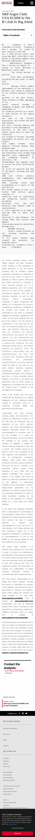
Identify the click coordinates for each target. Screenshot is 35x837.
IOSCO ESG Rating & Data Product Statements (15, 808)
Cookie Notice (13, 824)
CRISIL (5, 740)
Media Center (6, 734)
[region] (17, 823)
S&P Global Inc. (10, 751)
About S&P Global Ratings (10, 728)
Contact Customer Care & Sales (11, 786)
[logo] (7, 3)
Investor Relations (8, 772)
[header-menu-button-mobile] (32, 3)
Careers (5, 800)
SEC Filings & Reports (9, 780)
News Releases (7, 775)
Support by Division (8, 788)
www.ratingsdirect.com (24, 601)
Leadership (6, 805)
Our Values (6, 758)
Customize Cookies (17, 828)
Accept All (17, 833)
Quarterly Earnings (8, 777)
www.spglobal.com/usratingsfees (15, 618)
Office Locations (7, 794)
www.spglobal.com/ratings (12, 598)
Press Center (6, 766)
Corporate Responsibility (9, 802)
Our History (6, 761)
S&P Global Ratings (11, 721)
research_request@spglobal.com (15, 653)
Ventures (5, 764)
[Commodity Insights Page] (19, 713)
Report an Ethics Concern (10, 791)
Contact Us (6, 745)
